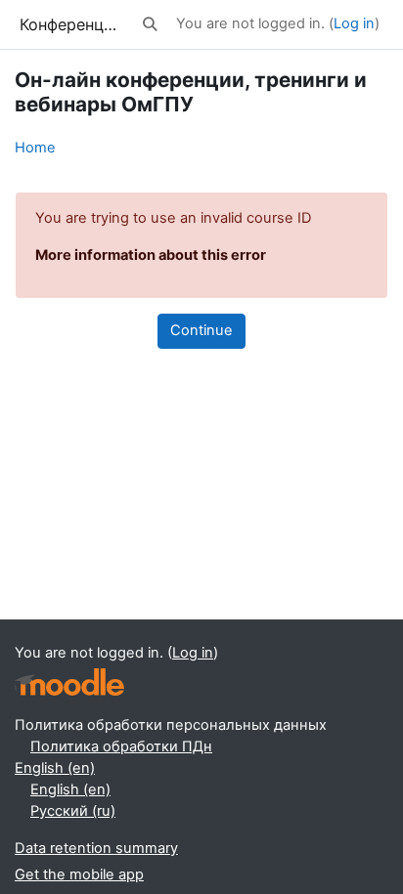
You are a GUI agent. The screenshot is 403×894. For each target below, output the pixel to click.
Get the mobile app (79, 874)
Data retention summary (96, 848)
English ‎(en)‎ (55, 768)
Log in (354, 23)
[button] (150, 24)
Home (35, 147)
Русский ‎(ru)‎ (72, 811)
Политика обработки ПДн (121, 746)
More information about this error (150, 255)
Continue (201, 330)
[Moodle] (69, 682)
